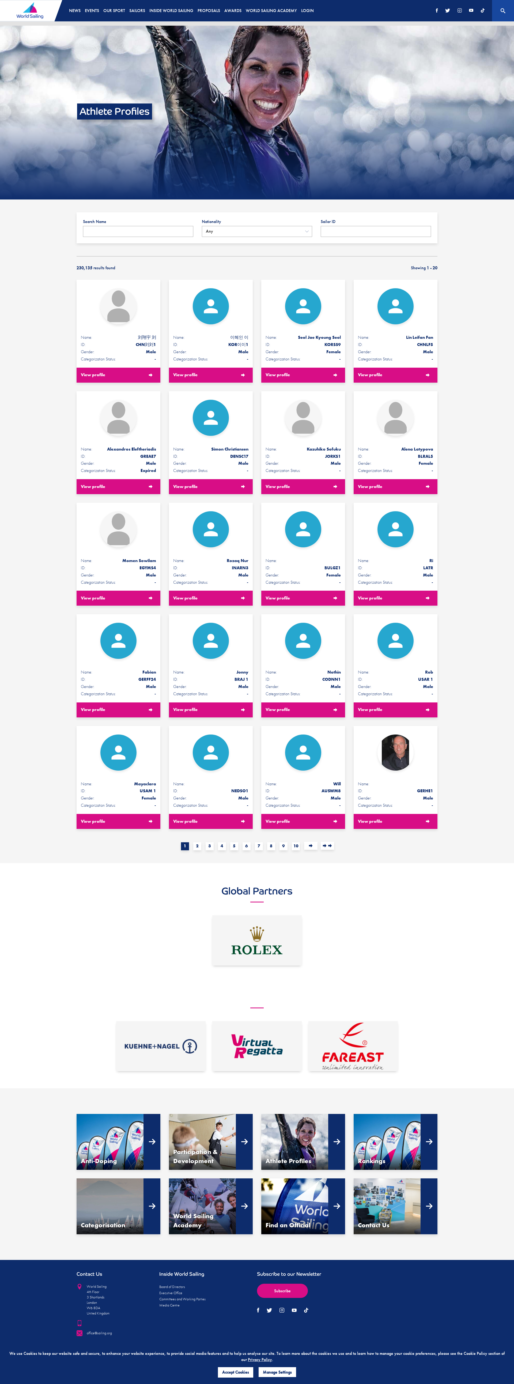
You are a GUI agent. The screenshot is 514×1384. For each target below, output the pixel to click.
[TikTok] (483, 10)
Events (92, 10)
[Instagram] (460, 10)
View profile (93, 375)
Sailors (137, 10)
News (75, 10)
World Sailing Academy (271, 10)
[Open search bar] (503, 10)
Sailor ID (328, 221)
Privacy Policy (260, 1359)
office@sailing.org (99, 1333)
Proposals (209, 10)
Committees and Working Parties (182, 1299)
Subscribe (282, 1291)
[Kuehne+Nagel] (161, 1046)
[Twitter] (447, 10)
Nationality (211, 221)
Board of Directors (172, 1286)
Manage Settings (277, 1372)
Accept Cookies (235, 1372)
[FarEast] (353, 1046)
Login (307, 10)
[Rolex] (257, 940)
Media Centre (169, 1305)
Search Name (94, 221)
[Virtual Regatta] (257, 1046)
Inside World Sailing (171, 10)
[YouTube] (471, 10)
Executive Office (170, 1292)
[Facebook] (437, 10)
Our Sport (114, 10)
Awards (232, 10)
